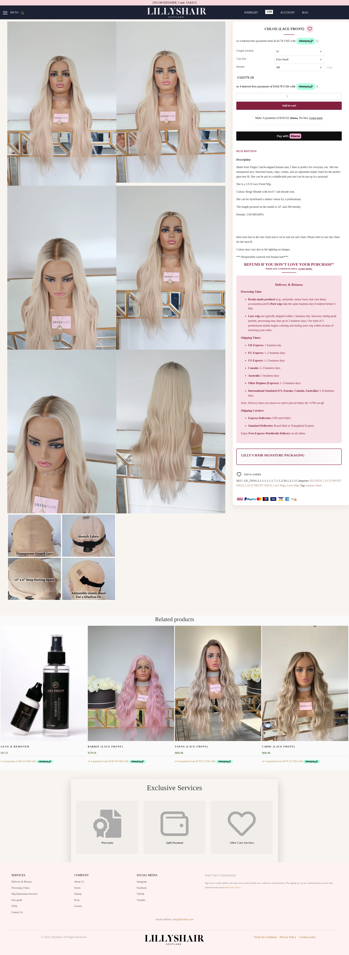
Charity (78, 894)
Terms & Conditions (265, 937)
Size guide (16, 900)
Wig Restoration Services (24, 894)
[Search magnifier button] (22, 13)
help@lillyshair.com (183, 919)
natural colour (314, 485)
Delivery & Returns (21, 881)
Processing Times (20, 888)
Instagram (142, 881)
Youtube (141, 900)
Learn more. (305, 269)
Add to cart (289, 105)
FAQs (14, 906)
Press (76, 900)
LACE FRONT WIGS (258, 485)
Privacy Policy (234, 887)
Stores (77, 888)
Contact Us (17, 912)
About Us (79, 881)
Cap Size (241, 58)
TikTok (140, 894)
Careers (78, 906)
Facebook (142, 888)
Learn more (316, 117)
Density (240, 66)
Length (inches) (245, 50)
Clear (329, 67)
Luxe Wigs (293, 485)
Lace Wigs (279, 485)
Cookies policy (307, 937)
